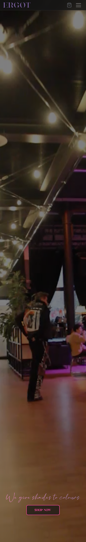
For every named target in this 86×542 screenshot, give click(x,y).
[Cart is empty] (69, 5)
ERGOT (17, 5)
